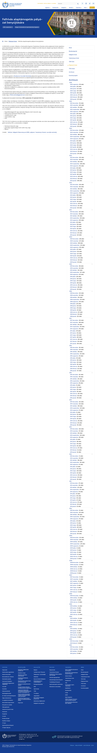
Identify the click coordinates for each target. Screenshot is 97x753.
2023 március (73, 176)
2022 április (73, 201)
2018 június (73, 305)
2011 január (73, 506)
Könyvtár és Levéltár (7, 704)
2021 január (73, 235)
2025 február (73, 124)
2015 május (73, 389)
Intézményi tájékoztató (39, 701)
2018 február (73, 314)
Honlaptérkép (78, 745)
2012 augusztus (74, 464)
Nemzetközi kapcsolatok (8, 702)
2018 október (73, 297)
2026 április (73, 92)
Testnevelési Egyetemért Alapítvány (8, 684)
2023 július (73, 168)
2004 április (73, 620)
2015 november (74, 376)
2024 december (74, 130)
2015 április (73, 391)
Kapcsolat (4, 669)
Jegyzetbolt (36, 695)
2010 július (73, 521)
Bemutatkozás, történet (8, 676)
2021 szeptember (74, 218)
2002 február (73, 643)
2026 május (73, 90)
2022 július (73, 195)
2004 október (73, 618)
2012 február (73, 477)
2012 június (73, 468)
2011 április (73, 500)
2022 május (73, 199)
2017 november (74, 322)
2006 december (74, 595)
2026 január (73, 99)
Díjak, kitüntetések (6, 698)
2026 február (73, 97)
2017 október (73, 324)
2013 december (74, 428)
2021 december (74, 211)
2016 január (73, 370)
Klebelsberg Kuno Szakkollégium (38, 681)
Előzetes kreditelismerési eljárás (24, 685)
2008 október (73, 566)
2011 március (73, 502)
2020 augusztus (74, 247)
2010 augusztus (74, 518)
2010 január (73, 533)
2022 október (73, 188)
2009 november (74, 539)
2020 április (73, 255)
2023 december (74, 157)
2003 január (73, 637)
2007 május (73, 587)
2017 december (74, 320)
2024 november (74, 132)
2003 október (73, 628)
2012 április (73, 473)
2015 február (73, 395)
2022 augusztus (74, 193)
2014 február (73, 422)
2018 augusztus (74, 301)
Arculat (4, 716)
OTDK (66, 692)
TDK (66, 682)
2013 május (73, 443)
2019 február (73, 287)
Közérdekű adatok (6, 679)
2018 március (73, 312)
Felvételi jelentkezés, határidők (23, 678)
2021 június (73, 224)
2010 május (73, 525)
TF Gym (4, 723)
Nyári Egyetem (68, 697)
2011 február (73, 504)
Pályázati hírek (13, 41)
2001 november (74, 649)
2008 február (73, 571)
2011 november (74, 485)
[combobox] (68, 3)
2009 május (73, 552)
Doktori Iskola (68, 676)
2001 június (73, 653)
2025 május (73, 118)
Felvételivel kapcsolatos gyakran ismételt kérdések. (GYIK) (24, 699)
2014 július (73, 412)
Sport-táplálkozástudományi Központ (71, 670)
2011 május (73, 498)
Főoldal (72, 745)
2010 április (73, 527)
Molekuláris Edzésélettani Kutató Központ (71, 673)
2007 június (73, 585)
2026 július (73, 86)
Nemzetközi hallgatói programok (39, 698)
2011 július (72, 493)
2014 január (73, 425)
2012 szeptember (74, 462)
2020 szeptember (75, 245)
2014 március (73, 420)
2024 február (73, 151)
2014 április (73, 418)
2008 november (74, 564)
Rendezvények (5, 718)
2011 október (73, 487)
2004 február (73, 624)
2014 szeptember (74, 408)
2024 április (73, 147)
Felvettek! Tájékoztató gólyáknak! (23, 670)
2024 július (73, 140)
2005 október (73, 606)
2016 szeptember (74, 353)
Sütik (92, 745)
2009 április (73, 554)
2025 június (73, 115)
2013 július (73, 439)
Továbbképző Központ (54, 682)
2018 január (73, 316)
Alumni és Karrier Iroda (7, 709)
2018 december (74, 293)
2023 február (73, 178)
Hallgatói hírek (73, 54)
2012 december (74, 456)
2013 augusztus (74, 437)
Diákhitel (36, 676)
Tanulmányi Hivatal (40, 132)
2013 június (73, 441)
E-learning (53, 3)
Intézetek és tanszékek (55, 686)
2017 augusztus (74, 328)
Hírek (70, 47)
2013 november (74, 431)
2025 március (73, 122)
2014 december (74, 401)
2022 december (74, 184)
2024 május (73, 145)
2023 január (73, 180)
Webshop (92, 7)
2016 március (73, 366)
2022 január (73, 207)
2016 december (74, 347)
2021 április (73, 228)
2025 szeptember (74, 109)
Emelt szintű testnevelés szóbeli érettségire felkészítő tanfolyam (24, 695)
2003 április (73, 632)
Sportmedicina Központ (7, 725)
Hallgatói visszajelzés (39, 703)
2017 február (73, 341)
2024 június (73, 143)
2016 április (73, 364)
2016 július (73, 358)
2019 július (73, 276)
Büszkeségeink (73, 51)
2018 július (73, 303)
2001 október (73, 651)
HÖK (35, 686)
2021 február (73, 232)
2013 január (73, 452)
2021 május (73, 226)
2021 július (73, 222)
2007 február (73, 591)
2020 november (74, 241)
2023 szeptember (74, 163)
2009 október (73, 541)
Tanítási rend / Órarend (39, 672)
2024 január (73, 153)
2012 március (73, 475)
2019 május (73, 280)
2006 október (73, 597)
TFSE (35, 691)
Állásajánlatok (5, 707)
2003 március (73, 635)
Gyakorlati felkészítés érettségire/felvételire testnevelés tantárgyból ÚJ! (24, 691)
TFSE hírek (72, 68)
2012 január (73, 479)
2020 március (73, 257)
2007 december (74, 577)
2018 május (73, 308)
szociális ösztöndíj (52, 132)
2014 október (73, 406)
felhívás (10, 132)
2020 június (73, 251)
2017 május (73, 335)
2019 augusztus (74, 274)
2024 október (73, 134)
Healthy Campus (6, 720)
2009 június (73, 550)
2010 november (74, 512)
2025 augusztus (74, 111)
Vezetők (4, 686)
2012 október (73, 460)
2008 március (74, 568)
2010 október (73, 514)
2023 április (73, 174)
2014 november (74, 403)
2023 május (73, 172)
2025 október (73, 107)
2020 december (74, 238)
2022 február (73, 205)
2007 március (73, 589)
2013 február (73, 450)
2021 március (73, 230)
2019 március (73, 285)
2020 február (73, 260)
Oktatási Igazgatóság (54, 677)
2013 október (73, 433)
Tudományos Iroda (69, 678)
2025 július (73, 113)
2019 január (73, 289)
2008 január (73, 573)
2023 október (73, 161)
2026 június (73, 88)
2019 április (73, 282)
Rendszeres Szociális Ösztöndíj (22, 76)
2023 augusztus (74, 165)
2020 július (73, 249)
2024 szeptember (74, 136)
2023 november (74, 159)
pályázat (32, 132)
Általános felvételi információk (22, 675)
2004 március (74, 622)
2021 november (74, 213)
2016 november (74, 349)
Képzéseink (52, 669)
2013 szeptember (74, 435)
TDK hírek (71, 61)
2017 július (73, 330)
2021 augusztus (74, 220)
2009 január (73, 558)
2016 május (73, 362)
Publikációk (68, 680)
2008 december (74, 562)
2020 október (73, 243)
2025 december (74, 103)
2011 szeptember (74, 489)
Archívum (71, 72)
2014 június (73, 414)
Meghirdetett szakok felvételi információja (24, 681)
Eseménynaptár (73, 75)
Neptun (45, 3)
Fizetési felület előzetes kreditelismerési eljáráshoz (24, 688)
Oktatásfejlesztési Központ (56, 679)
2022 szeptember (74, 191)
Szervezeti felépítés (7, 681)
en (93, 3)
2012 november (74, 458)
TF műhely (36, 693)
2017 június (73, 333)
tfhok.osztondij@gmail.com (17, 95)
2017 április (73, 337)
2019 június (73, 278)
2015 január (73, 397)
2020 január (73, 262)
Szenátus (4, 688)
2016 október (73, 351)
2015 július (73, 385)
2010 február (73, 531)
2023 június (73, 170)
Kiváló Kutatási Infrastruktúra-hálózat (71, 703)
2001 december (74, 647)
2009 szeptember (75, 543)
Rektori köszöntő (6, 674)
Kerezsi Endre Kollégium (39, 679)
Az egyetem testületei (7, 700)
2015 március (73, 393)
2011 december (74, 483)
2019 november (74, 268)
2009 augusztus (74, 546)
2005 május (73, 610)
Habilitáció (67, 688)
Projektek (4, 714)
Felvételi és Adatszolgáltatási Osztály (55, 675)
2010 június (73, 523)
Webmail (49, 3)
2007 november (74, 579)
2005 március (73, 614)
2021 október (73, 216)
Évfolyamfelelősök (38, 684)
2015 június (73, 387)
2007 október (73, 581)
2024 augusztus (74, 138)
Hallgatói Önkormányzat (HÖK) (21, 132)
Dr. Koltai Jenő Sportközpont (9, 695)
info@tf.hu (21, 739)
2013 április (73, 445)
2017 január (73, 343)
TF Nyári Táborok (6, 727)
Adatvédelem (86, 745)
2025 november (74, 105)
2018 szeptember (74, 299)
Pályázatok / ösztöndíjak (40, 674)
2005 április (73, 612)
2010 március (73, 529)
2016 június (73, 360)
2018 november (74, 295)
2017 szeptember (74, 326)
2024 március (73, 149)
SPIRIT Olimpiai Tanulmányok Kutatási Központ (71, 700)
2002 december (74, 641)
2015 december (74, 374)
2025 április (73, 120)
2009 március (74, 556)
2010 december (74, 510)
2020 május (73, 253)
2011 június (73, 495)
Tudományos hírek (74, 58)
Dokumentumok (6, 691)
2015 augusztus (74, 383)
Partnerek (4, 711)
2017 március (73, 339)
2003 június (73, 630)
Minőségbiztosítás (6, 693)
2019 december (74, 266)
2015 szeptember (74, 381)
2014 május (73, 416)
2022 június (73, 197)
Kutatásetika (68, 690)
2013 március (73, 447)
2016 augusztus (74, 356)
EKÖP (66, 695)
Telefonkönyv (40, 3)
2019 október (73, 270)
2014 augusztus (74, 410)
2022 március (73, 203)
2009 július (73, 548)
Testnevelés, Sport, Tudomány (69, 685)
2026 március (73, 95)
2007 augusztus (74, 583)
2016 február (73, 368)
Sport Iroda (36, 688)
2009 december (74, 537)
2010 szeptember (74, 516)
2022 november (74, 186)
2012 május (73, 470)
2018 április (73, 310)
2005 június (73, 608)
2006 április (73, 600)
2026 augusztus (74, 84)
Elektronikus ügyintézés (8, 672)
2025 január (73, 126)
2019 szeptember (74, 272)
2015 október (73, 378)
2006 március (74, 602)
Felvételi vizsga (21, 673)
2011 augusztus (74, 491)
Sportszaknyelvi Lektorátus (56, 684)
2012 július (73, 466)
